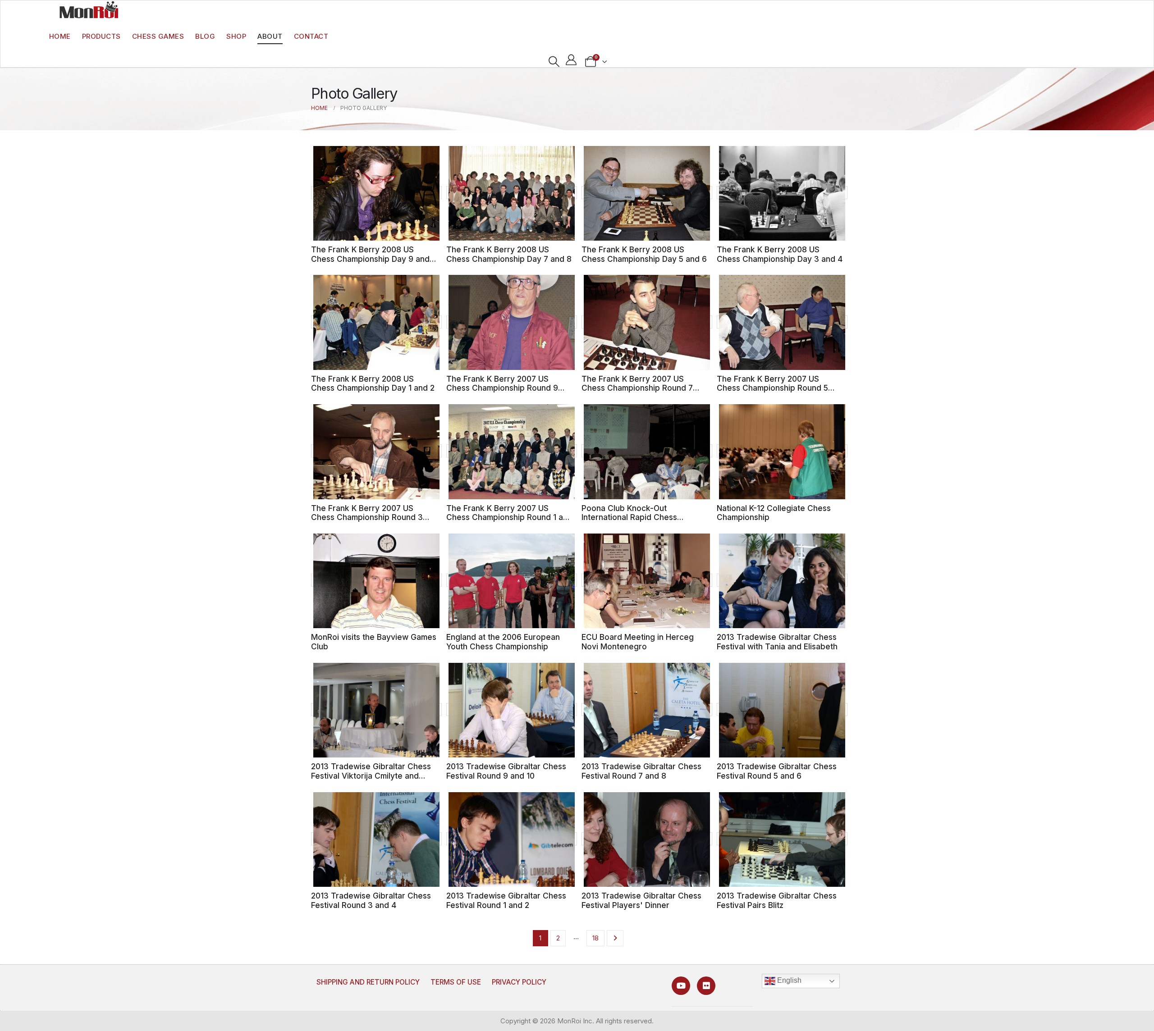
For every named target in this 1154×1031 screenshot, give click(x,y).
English (788, 981)
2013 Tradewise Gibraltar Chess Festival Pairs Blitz (777, 900)
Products (101, 36)
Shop (236, 36)
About (270, 36)
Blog (205, 36)
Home (60, 36)
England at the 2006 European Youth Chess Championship (503, 641)
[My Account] (571, 59)
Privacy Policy (519, 982)
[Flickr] (706, 985)
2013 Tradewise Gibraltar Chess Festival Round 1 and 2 (506, 900)
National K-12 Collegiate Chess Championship (774, 512)
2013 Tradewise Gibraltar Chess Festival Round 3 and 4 (371, 900)
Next (615, 938)
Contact (311, 36)
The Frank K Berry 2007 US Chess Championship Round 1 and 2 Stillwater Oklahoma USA (509, 517)
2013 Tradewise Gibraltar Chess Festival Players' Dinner (641, 900)
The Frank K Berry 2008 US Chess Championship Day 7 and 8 (509, 254)
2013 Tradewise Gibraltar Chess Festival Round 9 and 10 (506, 771)
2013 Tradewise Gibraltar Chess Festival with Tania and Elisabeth (777, 641)
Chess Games (158, 36)
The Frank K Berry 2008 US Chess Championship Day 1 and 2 (373, 383)
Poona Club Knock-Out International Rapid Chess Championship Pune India (629, 517)
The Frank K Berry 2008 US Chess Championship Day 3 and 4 (780, 254)
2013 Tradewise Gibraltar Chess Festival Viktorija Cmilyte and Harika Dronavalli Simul (371, 775)
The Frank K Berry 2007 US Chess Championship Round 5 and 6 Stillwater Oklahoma (772, 388)
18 (595, 938)
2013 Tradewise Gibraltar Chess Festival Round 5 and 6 (777, 771)
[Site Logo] (89, 9)
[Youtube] (681, 985)
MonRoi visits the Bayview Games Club (373, 641)
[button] (553, 61)
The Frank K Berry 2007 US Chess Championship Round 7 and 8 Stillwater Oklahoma (637, 388)
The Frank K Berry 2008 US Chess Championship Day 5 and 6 (644, 254)
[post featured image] (376, 192)
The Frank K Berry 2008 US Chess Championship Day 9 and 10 (370, 259)
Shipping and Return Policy (368, 982)
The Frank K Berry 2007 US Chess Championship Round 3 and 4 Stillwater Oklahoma (367, 517)
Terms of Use (455, 982)
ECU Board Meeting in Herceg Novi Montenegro (638, 641)
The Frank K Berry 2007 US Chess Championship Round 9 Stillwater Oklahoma (502, 388)
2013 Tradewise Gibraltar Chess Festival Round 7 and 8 (641, 771)
